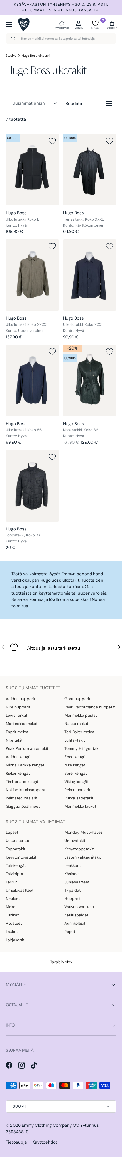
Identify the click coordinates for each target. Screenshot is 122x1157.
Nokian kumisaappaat (25, 789)
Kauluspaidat (76, 915)
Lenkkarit (72, 865)
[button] (112, 24)
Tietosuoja (16, 1142)
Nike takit (14, 740)
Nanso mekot (76, 723)
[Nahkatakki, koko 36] (89, 380)
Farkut (11, 882)
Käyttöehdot (44, 1142)
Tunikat (12, 915)
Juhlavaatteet (76, 882)
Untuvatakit (74, 840)
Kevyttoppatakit (79, 848)
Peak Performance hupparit (89, 707)
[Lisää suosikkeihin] (52, 141)
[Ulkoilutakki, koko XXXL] (89, 275)
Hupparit (72, 898)
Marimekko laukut (80, 806)
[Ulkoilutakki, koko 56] (32, 380)
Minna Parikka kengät (25, 765)
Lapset (12, 832)
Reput (69, 931)
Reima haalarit (77, 789)
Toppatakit (15, 848)
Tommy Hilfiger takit (82, 748)
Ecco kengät (75, 756)
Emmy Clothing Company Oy (50, 1125)
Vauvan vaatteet (79, 906)
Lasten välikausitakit (82, 857)
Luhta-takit (74, 740)
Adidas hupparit (20, 698)
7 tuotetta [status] (16, 119)
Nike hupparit (18, 707)
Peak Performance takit (27, 748)
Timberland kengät (23, 781)
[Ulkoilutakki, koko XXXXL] (32, 275)
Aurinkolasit (74, 923)
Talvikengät (16, 865)
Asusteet (14, 923)
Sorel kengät (75, 773)
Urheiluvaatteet (19, 890)
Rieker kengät (18, 773)
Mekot (11, 906)
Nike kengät (74, 765)
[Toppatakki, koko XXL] (32, 486)
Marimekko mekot (21, 723)
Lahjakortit (15, 939)
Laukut (12, 931)
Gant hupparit (77, 698)
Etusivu (11, 56)
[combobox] (61, 38)
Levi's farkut (16, 715)
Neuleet (13, 898)
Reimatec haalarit (21, 798)
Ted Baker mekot (79, 731)
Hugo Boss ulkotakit (37, 56)
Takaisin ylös (61, 962)
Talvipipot (14, 873)
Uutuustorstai (18, 840)
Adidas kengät (19, 756)
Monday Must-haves (83, 832)
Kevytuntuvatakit (21, 857)
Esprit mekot (17, 731)
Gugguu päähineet (23, 806)
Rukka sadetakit (78, 798)
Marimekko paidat (80, 715)
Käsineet (72, 873)
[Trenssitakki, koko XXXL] (89, 170)
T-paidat (72, 890)
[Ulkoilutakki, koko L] (32, 170)
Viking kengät (76, 781)
